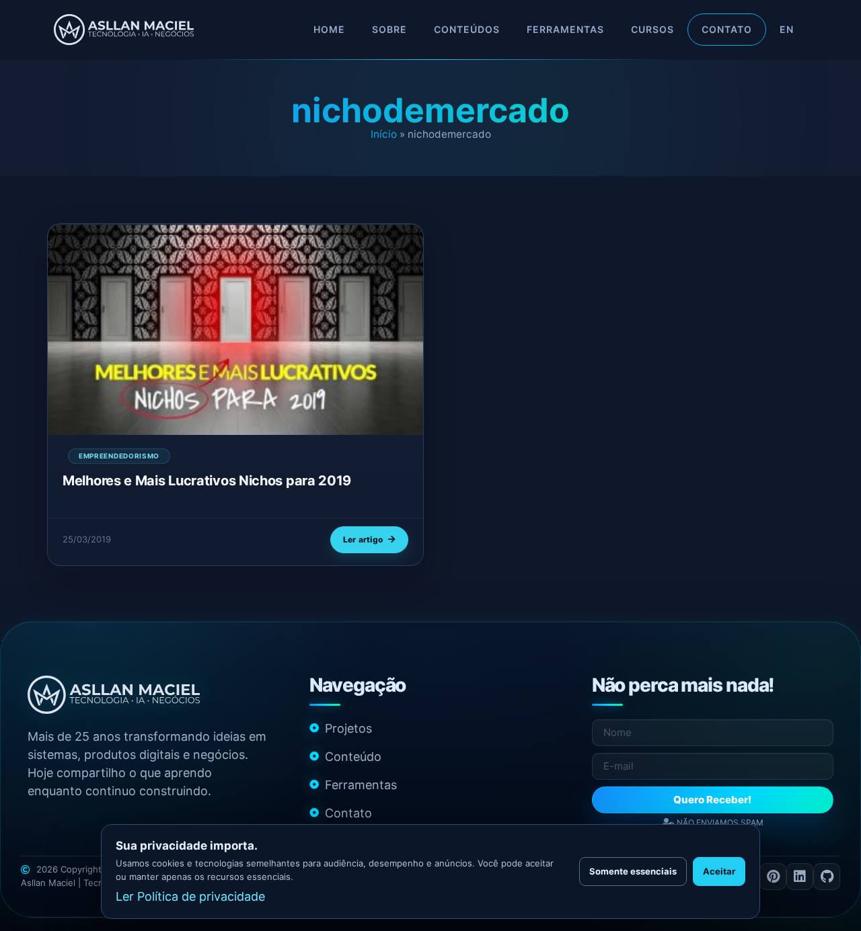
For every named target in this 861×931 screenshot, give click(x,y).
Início (384, 134)
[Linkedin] (799, 876)
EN (787, 29)
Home (329, 29)
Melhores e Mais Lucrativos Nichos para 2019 (207, 481)
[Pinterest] (772, 876)
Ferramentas (565, 29)
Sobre (389, 29)
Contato (727, 29)
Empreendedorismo (119, 456)
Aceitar (719, 871)
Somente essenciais (633, 871)
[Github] (826, 876)
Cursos (652, 29)
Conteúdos (467, 29)
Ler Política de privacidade (190, 896)
